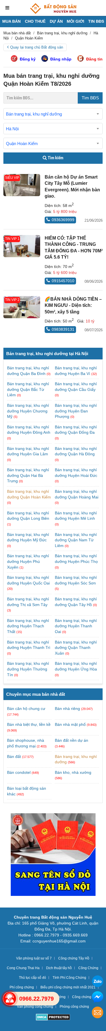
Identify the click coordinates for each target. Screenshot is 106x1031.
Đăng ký (28, 59)
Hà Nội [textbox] (12, 128)
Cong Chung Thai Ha (23, 968)
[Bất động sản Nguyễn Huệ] (53, 8)
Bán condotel (19, 772)
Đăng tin (94, 59)
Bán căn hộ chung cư (26, 708)
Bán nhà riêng (67, 708)
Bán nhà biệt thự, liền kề (29, 724)
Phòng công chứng (74, 1007)
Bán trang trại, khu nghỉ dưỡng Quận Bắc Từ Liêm (28, 389)
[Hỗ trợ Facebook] (97, 997)
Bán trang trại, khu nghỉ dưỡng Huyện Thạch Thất (28, 626)
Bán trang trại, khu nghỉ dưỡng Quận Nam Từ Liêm (76, 540)
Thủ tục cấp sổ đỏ (32, 978)
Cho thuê (35, 21)
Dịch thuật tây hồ (59, 968)
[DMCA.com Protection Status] (53, 1018)
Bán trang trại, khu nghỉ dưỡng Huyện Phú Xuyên (28, 561)
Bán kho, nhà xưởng (73, 772)
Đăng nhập (61, 59)
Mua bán (11, 21)
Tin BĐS (96, 21)
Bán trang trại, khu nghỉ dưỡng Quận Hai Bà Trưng (28, 475)
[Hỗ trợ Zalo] (97, 982)
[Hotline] (9, 998)
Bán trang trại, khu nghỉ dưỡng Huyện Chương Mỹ (28, 411)
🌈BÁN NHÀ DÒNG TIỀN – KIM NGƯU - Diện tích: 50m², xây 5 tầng (73, 305)
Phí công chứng (22, 987)
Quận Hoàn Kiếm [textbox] (22, 143)
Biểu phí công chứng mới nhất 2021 (68, 987)
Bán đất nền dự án (71, 740)
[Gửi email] (97, 1013)
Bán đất (14, 756)
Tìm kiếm (55, 157)
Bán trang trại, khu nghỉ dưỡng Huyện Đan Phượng (76, 411)
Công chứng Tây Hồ (73, 958)
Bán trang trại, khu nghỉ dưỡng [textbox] (34, 114)
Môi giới (75, 21)
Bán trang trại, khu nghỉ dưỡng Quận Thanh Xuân (76, 647)
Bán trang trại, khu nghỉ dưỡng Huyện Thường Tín (28, 669)
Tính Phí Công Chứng (69, 978)
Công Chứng (88, 968)
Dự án (56, 21)
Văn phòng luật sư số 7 (34, 958)
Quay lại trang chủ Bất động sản (36, 47)
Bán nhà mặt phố (70, 724)
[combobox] (53, 114)
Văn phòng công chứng (35, 1007)
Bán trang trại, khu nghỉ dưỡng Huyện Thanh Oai (76, 626)
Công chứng (81, 997)
